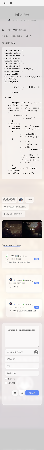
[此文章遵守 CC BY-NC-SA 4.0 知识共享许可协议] (9, 200)
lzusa (13, 20)
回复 (36, 259)
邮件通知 (11, 383)
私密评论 (11, 378)
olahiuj (13, 255)
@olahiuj (14, 286)
